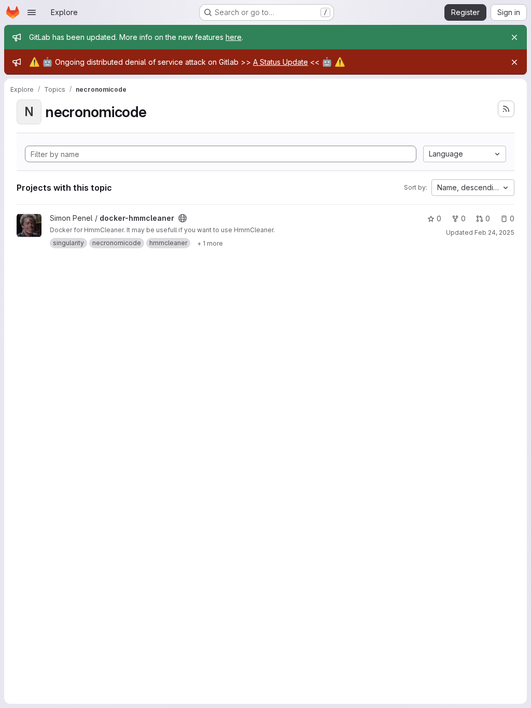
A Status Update (280, 62)
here (234, 37)
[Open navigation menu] (31, 12)
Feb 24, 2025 (494, 232)
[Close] (514, 37)
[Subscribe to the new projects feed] (506, 109)
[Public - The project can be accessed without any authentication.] (182, 218)
